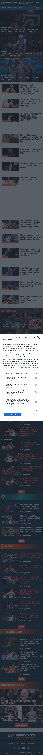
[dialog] (21, 377)
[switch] (35, 378)
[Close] (39, 338)
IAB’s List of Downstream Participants (24, 367)
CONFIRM (12, 414)
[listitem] (21, 373)
